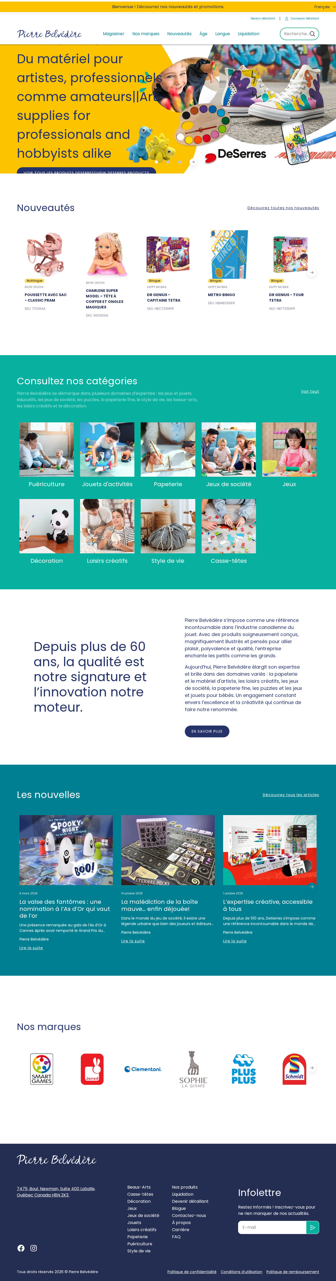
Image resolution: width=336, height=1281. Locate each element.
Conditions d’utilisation (241, 1271)
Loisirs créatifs (107, 561)
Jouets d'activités (107, 484)
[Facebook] (21, 1248)
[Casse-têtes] (229, 526)
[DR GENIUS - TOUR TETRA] (290, 254)
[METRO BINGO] (229, 254)
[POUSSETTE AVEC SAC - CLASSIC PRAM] (46, 254)
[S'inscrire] (312, 1227)
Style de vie (167, 561)
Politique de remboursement (292, 1271)
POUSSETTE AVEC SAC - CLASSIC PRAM (46, 297)
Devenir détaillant (263, 18)
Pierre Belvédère (83, 1271)
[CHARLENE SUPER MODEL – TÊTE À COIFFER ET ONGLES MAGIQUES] (107, 254)
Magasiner (113, 34)
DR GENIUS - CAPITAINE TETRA (163, 297)
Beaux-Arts (139, 1187)
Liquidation (248, 34)
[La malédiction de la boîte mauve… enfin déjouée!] (168, 850)
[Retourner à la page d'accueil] (57, 1159)
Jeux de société (228, 484)
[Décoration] (46, 526)
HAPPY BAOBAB (156, 287)
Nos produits (185, 1187)
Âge (203, 34)
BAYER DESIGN (34, 287)
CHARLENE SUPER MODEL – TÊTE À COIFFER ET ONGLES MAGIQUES (104, 299)
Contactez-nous (189, 1215)
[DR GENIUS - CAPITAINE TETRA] (168, 254)
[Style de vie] (168, 526)
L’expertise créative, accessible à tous (268, 905)
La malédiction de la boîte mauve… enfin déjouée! (159, 905)
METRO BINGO (221, 294)
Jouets (134, 1222)
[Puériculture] (46, 449)
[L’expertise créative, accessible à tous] (270, 850)
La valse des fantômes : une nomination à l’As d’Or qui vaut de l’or (64, 909)
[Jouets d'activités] (107, 449)
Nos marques (145, 34)
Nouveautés (179, 34)
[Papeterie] (168, 449)
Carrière (180, 1229)
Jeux (289, 484)
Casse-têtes (229, 561)
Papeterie (168, 484)
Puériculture (47, 484)
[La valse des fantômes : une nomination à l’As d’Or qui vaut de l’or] (66, 850)
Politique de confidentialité (192, 1271)
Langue (222, 34)
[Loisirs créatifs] (107, 526)
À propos (181, 1222)
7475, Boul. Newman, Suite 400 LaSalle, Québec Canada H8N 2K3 (56, 1192)
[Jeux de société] (229, 449)
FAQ (176, 1236)
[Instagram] (33, 1248)
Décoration (46, 561)
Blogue (179, 1208)
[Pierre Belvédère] (49, 34)
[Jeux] (289, 449)
